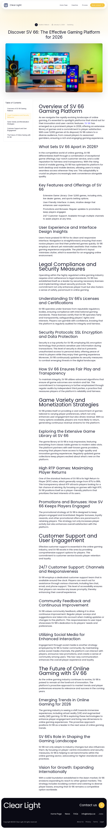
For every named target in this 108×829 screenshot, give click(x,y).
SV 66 (87, 123)
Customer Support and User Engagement (17, 129)
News (67, 814)
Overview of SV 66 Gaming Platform (16, 109)
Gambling (70, 24)
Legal (102, 822)
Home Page (56, 814)
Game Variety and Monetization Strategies (18, 123)
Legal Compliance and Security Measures (18, 116)
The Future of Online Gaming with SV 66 (18, 136)
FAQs (75, 814)
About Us (80, 822)
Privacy (88, 822)
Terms (95, 822)
